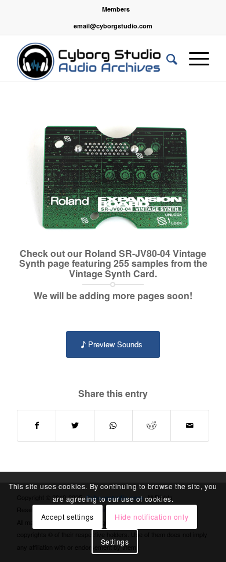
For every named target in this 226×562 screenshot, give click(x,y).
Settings (115, 541)
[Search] (166, 58)
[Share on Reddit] (151, 425)
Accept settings (67, 516)
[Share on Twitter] (75, 425)
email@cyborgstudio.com (113, 25)
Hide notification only (151, 516)
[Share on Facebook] (36, 425)
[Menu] (193, 58)
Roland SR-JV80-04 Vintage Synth (113, 258)
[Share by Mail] (190, 425)
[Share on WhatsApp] (113, 425)
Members (116, 9)
